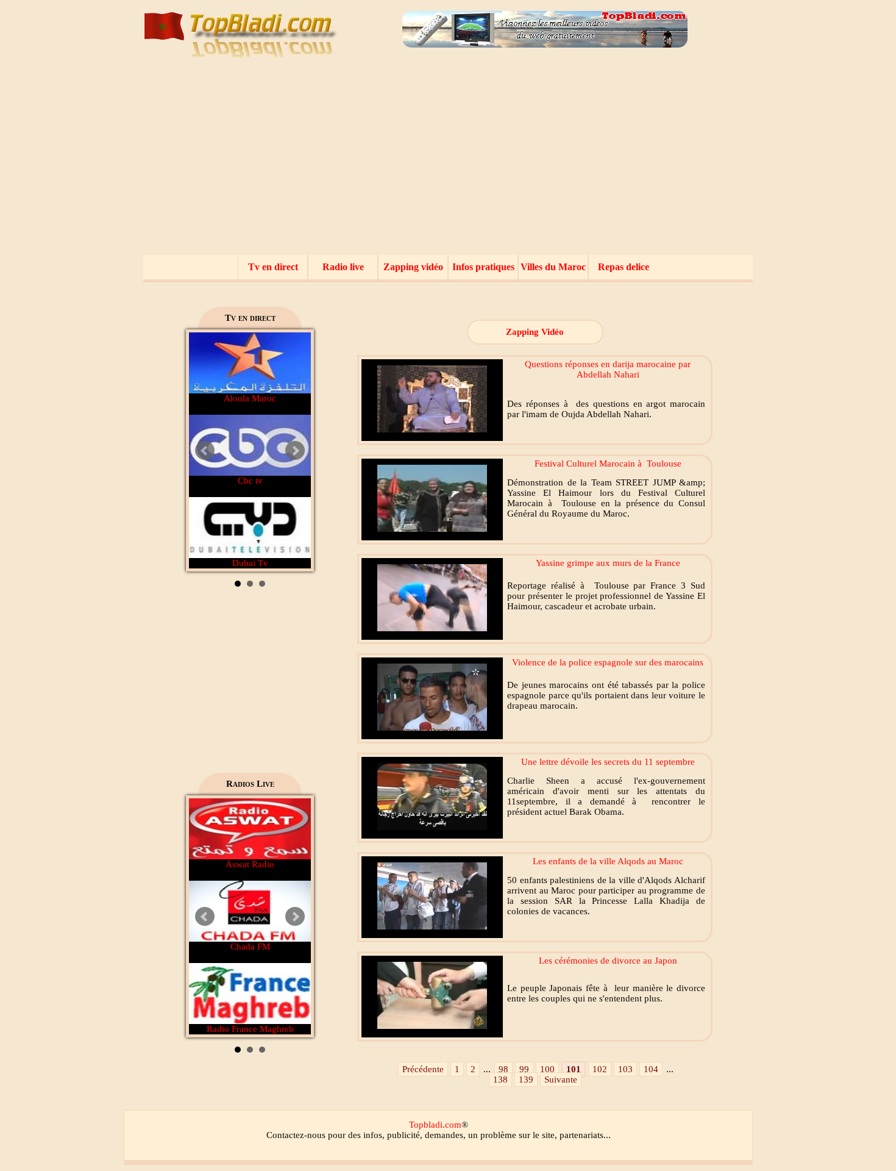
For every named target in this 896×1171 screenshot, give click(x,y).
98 (503, 1069)
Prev (205, 450)
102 (599, 1069)
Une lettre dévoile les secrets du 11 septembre (608, 762)
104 (651, 1069)
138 (500, 1079)
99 (524, 1069)
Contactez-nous (295, 1135)
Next (295, 450)
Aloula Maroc (250, 398)
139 (526, 1079)
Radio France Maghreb (250, 1029)
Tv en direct (273, 267)
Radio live (343, 267)
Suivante (560, 1079)
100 (547, 1069)
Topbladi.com (435, 1125)
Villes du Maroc (553, 267)
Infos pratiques (483, 267)
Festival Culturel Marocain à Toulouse (608, 463)
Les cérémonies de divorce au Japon (608, 960)
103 (625, 1069)
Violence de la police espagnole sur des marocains (607, 662)
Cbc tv (250, 480)
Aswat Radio (250, 864)
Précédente (423, 1069)
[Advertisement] (448, 163)
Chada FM (250, 946)
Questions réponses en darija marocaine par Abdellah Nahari (608, 369)
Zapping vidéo (413, 267)
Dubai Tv (250, 563)
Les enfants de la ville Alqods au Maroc (608, 861)
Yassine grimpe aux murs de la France (608, 563)
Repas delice (623, 267)
